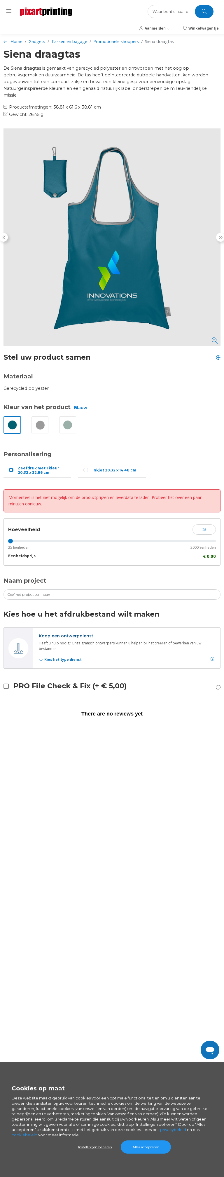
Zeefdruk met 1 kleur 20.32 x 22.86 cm (38, 470)
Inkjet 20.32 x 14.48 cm (114, 470)
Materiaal (18, 376)
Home (16, 41)
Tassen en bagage (69, 41)
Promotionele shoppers (116, 41)
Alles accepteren (145, 1147)
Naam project (25, 580)
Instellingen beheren (95, 1147)
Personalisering (27, 454)
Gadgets (37, 41)
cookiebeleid (24, 1135)
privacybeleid (173, 1129)
